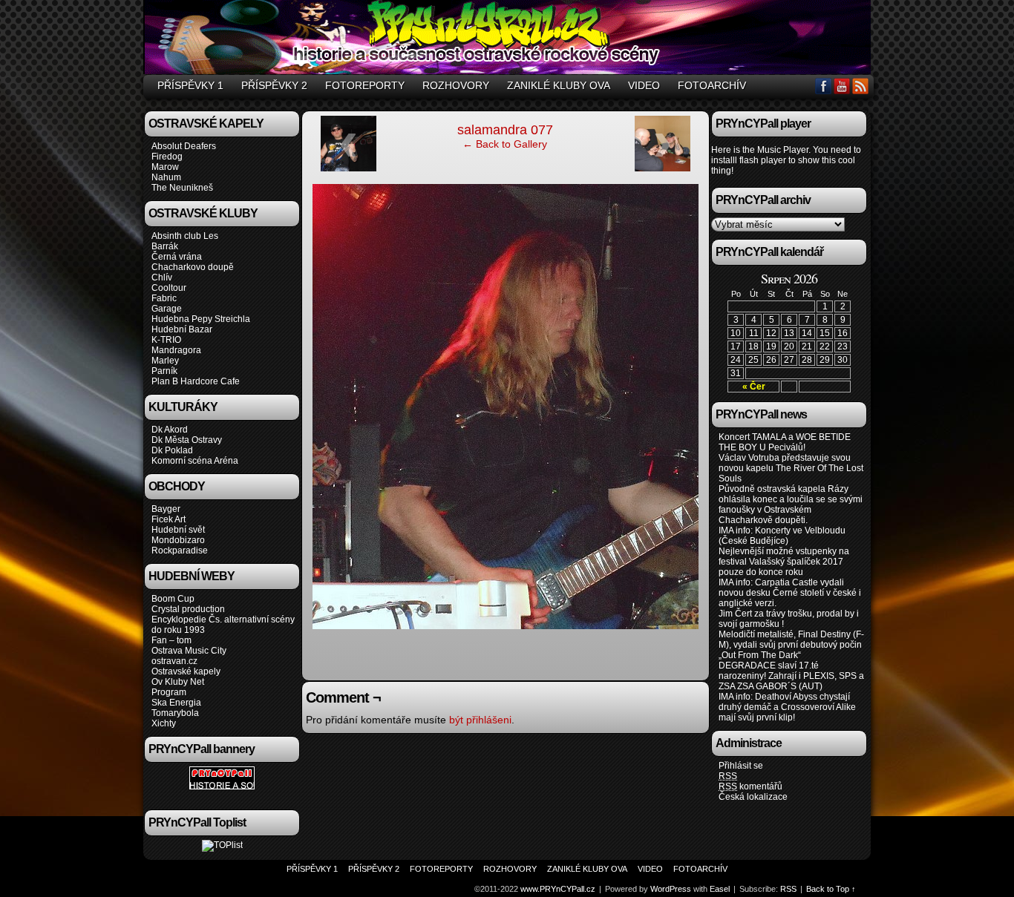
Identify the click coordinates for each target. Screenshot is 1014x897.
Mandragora (176, 350)
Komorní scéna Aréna (194, 461)
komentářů (750, 786)
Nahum (166, 177)
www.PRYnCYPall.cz (509, 39)
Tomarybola (175, 713)
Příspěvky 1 (190, 85)
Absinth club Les (184, 236)
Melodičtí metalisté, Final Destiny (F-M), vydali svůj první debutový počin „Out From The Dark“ (791, 644)
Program (168, 692)
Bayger (165, 509)
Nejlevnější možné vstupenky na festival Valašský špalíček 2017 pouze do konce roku (784, 561)
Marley (165, 360)
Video (644, 85)
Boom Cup (172, 599)
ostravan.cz (174, 661)
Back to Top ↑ (831, 888)
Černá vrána (176, 257)
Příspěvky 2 (274, 85)
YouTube (842, 85)
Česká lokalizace (753, 797)
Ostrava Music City (188, 650)
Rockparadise (179, 550)
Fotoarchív (712, 85)
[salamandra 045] (662, 168)
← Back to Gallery (504, 144)
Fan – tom (171, 640)
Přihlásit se (741, 765)
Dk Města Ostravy (186, 440)
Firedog (167, 156)
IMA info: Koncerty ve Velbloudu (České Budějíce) (782, 535)
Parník (164, 371)
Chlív (161, 277)
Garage (166, 308)
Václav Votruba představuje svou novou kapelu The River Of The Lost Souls (791, 468)
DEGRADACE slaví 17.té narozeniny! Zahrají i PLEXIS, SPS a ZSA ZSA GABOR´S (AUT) (791, 675)
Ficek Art (168, 519)
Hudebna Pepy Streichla (200, 319)
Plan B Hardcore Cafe (195, 381)
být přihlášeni (480, 720)
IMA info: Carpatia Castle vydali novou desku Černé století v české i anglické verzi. (790, 592)
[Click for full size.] (609, 625)
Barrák (164, 246)
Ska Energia (176, 702)
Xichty (163, 723)
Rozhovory (455, 85)
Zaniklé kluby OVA (558, 85)
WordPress (670, 888)
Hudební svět (178, 530)
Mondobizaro (178, 540)
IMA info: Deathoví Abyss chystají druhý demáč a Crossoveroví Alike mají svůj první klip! (787, 707)
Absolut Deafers (183, 146)
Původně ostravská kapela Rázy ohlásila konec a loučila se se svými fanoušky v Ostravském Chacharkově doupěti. (791, 504)
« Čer (753, 386)
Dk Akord (169, 429)
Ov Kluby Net (177, 682)
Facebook (823, 85)
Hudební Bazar (181, 329)
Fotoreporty (365, 85)
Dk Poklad (172, 450)
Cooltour (168, 288)
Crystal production (188, 609)
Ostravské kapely (185, 671)
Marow (165, 167)
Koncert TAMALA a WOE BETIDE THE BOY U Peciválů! (785, 442)
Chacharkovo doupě (192, 267)
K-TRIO (166, 340)
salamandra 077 (505, 129)
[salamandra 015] (348, 168)
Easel (720, 888)
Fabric (164, 298)
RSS (860, 85)
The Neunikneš (182, 188)
